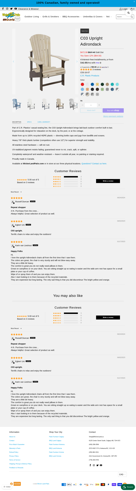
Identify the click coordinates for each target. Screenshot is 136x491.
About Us (12, 437)
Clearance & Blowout (28, 9)
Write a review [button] (108, 181)
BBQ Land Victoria (55, 456)
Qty (81, 100)
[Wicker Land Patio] (11, 17)
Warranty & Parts (14, 448)
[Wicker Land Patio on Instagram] (7, 9)
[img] (16, 198)
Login (125, 9)
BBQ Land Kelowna (55, 448)
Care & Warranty (44, 122)
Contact (11, 440)
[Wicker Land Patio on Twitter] (11, 9)
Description (16, 122)
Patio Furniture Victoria (56, 452)
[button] (33, 17)
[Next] (76, 61)
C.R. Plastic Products (89, 76)
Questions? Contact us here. (94, 163)
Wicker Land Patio (43, 484)
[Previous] (13, 61)
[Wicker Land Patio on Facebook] (2, 9)
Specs (29, 122)
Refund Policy (13, 452)
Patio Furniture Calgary (56, 437)
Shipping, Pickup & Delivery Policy (20, 464)
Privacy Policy (14, 456)
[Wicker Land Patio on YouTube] (15, 9)
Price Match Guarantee (16, 444)
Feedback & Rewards (16, 467)
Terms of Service (14, 460)
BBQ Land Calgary (55, 440)
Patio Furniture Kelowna (57, 444)
